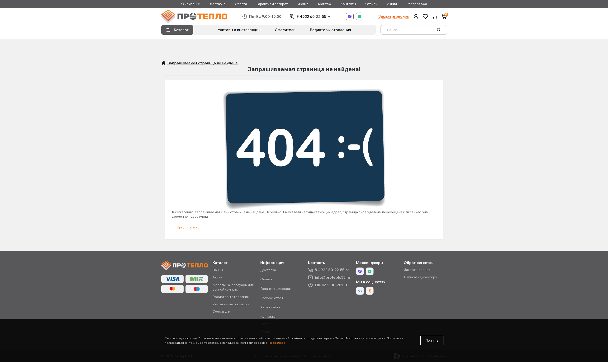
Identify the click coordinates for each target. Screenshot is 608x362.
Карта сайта (270, 307)
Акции (392, 4)
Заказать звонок (393, 16)
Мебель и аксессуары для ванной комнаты (233, 287)
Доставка (217, 4)
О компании (190, 4)
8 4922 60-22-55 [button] (329, 270)
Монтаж (324, 4)
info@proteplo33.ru (332, 277)
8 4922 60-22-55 (311, 16)
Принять (431, 340)
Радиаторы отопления (330, 29)
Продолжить (187, 227)
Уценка (303, 4)
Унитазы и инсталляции (239, 29)
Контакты (348, 4)
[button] (416, 16)
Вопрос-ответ (271, 298)
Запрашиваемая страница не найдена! (202, 63)
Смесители (285, 29)
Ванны (218, 270)
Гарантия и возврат (272, 4)
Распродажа (416, 4)
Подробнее (277, 342)
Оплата (241, 4)
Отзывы (371, 4)
